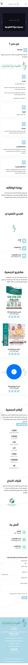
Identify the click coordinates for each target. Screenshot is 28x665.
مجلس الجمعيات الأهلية (14, 646)
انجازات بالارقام (21, 424)
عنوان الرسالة (24, 577)
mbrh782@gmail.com (16, 257)
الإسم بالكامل (24, 566)
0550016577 (18, 548)
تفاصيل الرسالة (23, 583)
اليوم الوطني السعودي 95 (14, 386)
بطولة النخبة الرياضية (14, 312)
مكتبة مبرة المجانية (14, 349)
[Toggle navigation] (25, 4)
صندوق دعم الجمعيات (14, 643)
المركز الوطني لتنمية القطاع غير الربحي (14, 638)
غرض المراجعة (24, 561)
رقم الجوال (24, 572)
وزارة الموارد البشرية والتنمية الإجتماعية (14, 641)
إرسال (24, 597)
